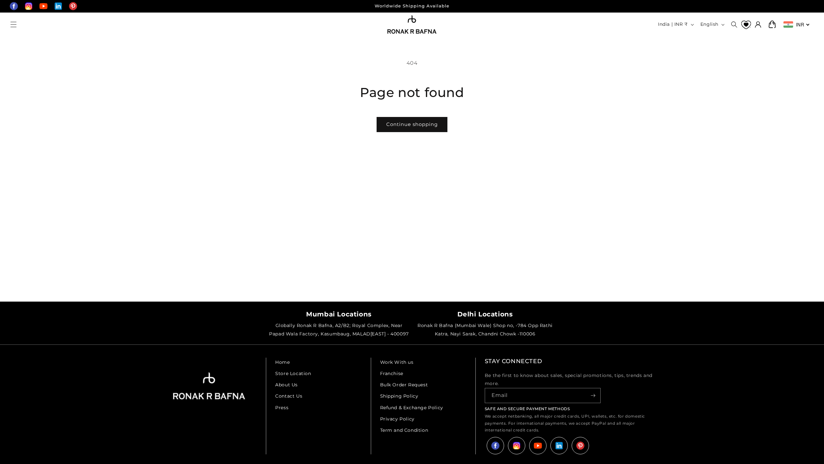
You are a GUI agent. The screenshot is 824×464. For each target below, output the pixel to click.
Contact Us (288, 396)
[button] (13, 24)
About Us (286, 385)
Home (282, 362)
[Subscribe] (593, 395)
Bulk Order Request (404, 385)
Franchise (391, 373)
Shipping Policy (399, 396)
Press (281, 408)
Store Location (293, 373)
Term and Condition (404, 430)
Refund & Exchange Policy (411, 408)
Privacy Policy (397, 419)
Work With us (397, 362)
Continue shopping (412, 124)
